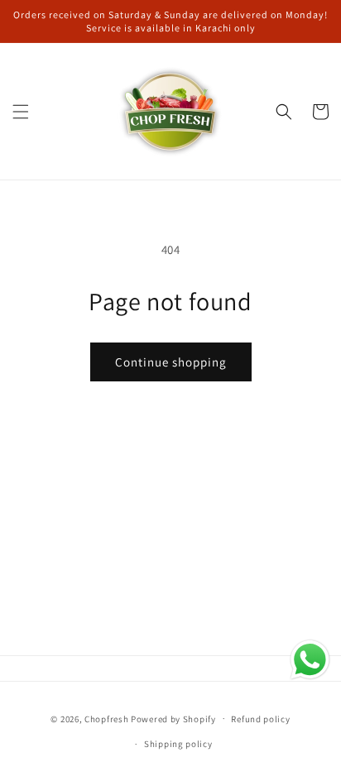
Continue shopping (171, 362)
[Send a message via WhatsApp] (310, 660)
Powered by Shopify (173, 718)
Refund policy (260, 719)
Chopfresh (106, 718)
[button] (20, 111)
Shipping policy (178, 744)
